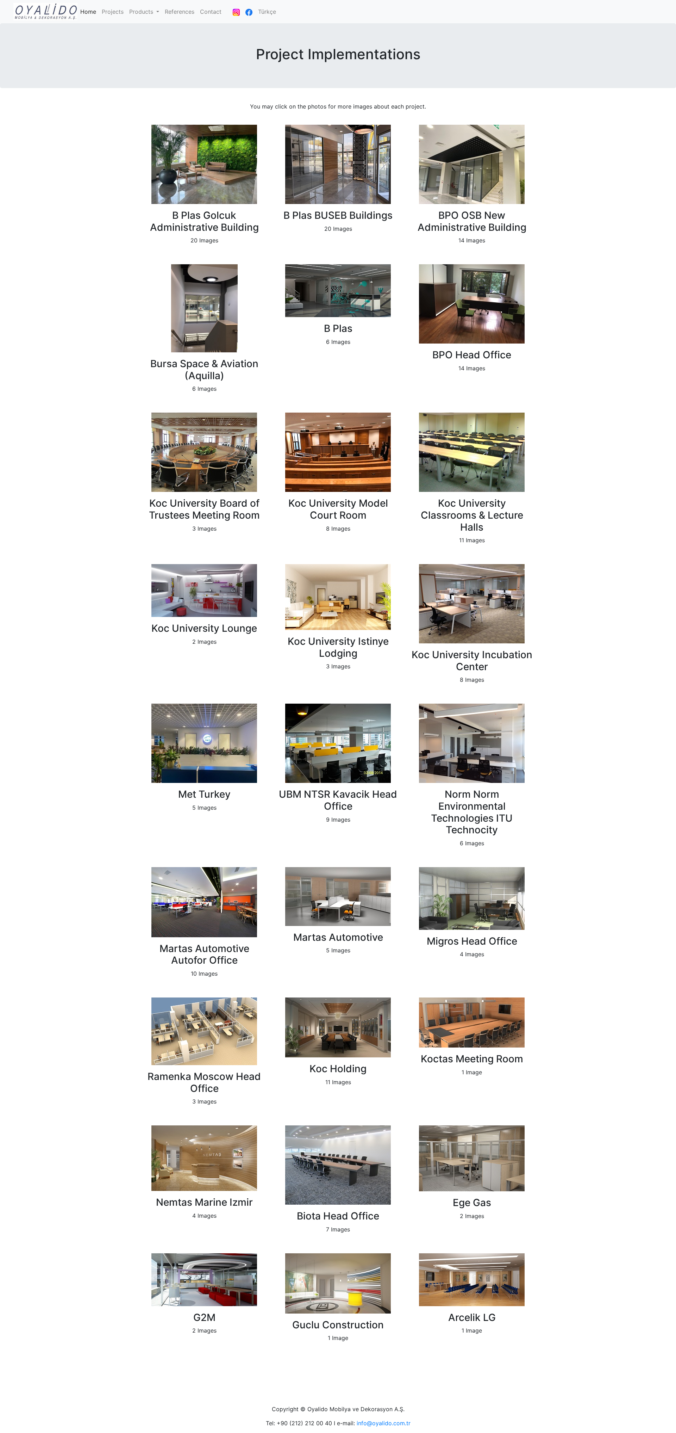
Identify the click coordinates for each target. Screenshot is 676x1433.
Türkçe (267, 11)
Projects (113, 11)
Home (89, 11)
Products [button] (142, 11)
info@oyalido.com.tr (384, 1423)
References (179, 11)
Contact (210, 11)
